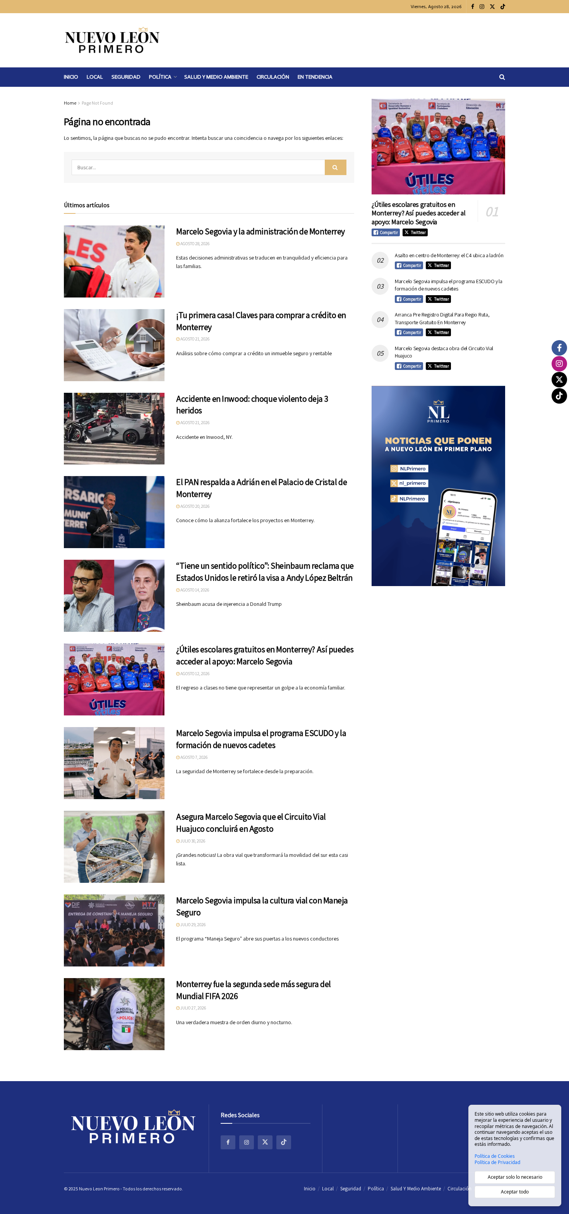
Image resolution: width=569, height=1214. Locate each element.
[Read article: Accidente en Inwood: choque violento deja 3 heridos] (114, 429)
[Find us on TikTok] (502, 7)
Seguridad (126, 77)
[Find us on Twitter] (492, 7)
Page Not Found (97, 103)
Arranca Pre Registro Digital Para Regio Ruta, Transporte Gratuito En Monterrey (442, 318)
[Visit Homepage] (112, 40)
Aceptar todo (515, 1191)
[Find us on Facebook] (472, 7)
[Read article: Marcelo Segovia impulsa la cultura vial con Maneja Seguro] (114, 930)
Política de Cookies (495, 1156)
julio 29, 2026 (193, 924)
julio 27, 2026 (193, 1008)
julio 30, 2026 (192, 841)
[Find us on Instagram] (482, 7)
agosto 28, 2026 (194, 243)
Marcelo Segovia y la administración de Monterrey (260, 231)
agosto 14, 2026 (194, 590)
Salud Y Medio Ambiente (216, 77)
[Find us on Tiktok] (283, 1142)
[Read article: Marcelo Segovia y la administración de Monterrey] (114, 261)
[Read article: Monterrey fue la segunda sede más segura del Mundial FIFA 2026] (114, 1014)
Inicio (71, 77)
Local (95, 77)
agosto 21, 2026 (194, 339)
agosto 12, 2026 (194, 673)
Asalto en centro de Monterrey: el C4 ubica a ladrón (449, 255)
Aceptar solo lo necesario (515, 1177)
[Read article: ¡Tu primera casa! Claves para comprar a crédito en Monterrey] (114, 345)
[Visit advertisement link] (438, 486)
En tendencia (315, 77)
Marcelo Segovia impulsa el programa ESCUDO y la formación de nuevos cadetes (448, 285)
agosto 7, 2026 (193, 757)
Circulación (273, 77)
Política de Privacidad (497, 1162)
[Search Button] (502, 77)
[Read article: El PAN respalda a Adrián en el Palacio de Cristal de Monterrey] (114, 512)
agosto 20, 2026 (194, 506)
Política (160, 77)
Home (70, 103)
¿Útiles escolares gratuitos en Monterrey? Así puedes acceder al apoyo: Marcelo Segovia (418, 213)
